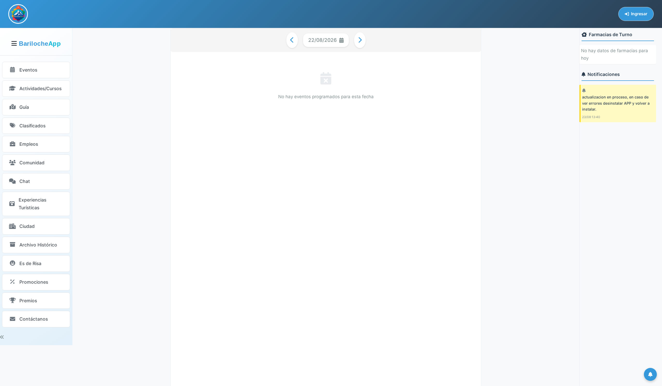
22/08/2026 (322, 40)
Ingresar (639, 13)
